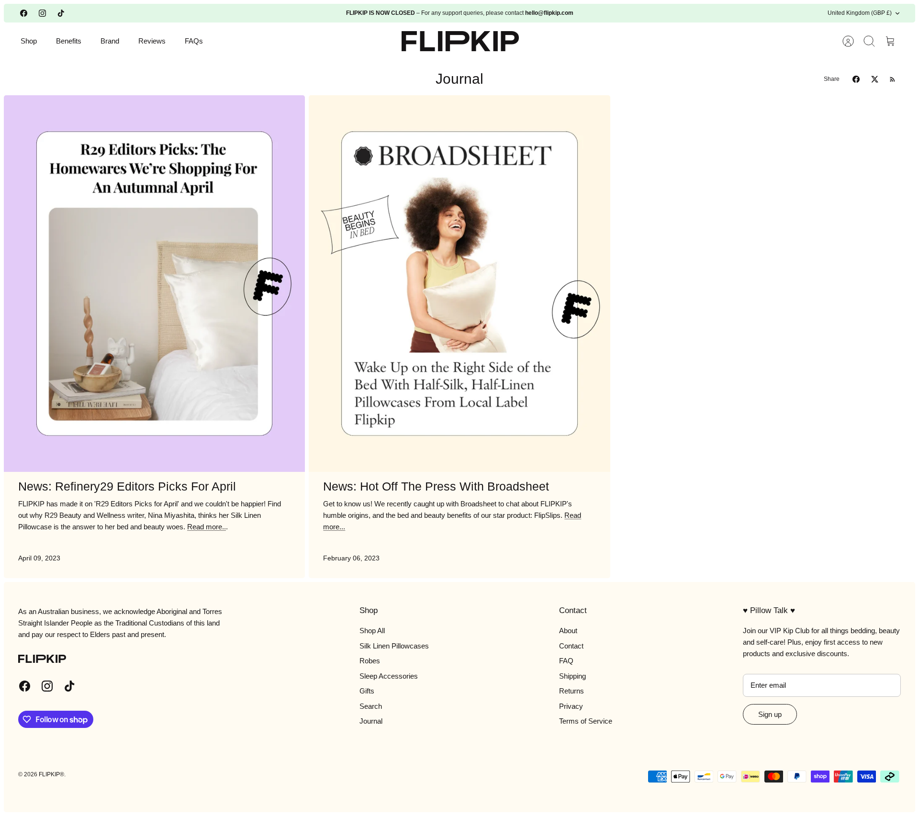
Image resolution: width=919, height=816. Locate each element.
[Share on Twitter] (874, 79)
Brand (110, 41)
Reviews (152, 41)
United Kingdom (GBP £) (860, 13)
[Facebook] (23, 13)
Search (370, 706)
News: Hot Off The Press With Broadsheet (436, 486)
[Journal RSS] (892, 79)
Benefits (68, 41)
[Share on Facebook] (856, 79)
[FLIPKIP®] (460, 41)
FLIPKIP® (51, 774)
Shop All (372, 630)
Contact (571, 646)
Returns (571, 691)
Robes (369, 661)
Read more (206, 527)
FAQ (566, 661)
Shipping (572, 676)
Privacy (571, 706)
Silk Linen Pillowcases (394, 646)
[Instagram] (42, 13)
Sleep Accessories (388, 676)
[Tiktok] (61, 13)
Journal (370, 721)
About (568, 630)
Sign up (770, 714)
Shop (29, 41)
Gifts (366, 691)
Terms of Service (585, 721)
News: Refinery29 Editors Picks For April (127, 486)
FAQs (194, 41)
